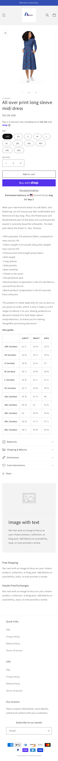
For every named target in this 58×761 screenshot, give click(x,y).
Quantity (6, 157)
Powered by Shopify (34, 755)
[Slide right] (35, 92)
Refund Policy (13, 643)
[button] (3, 15)
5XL (7, 150)
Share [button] (9, 473)
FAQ (8, 629)
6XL (19, 150)
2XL (18, 143)
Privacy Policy (13, 636)
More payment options (29, 190)
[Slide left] (22, 92)
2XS (7, 136)
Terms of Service (14, 650)
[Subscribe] (48, 730)
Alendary (25, 755)
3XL (29, 143)
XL (7, 143)
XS (18, 136)
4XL (41, 143)
